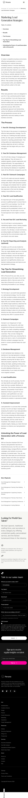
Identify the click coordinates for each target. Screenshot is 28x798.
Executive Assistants (6, 742)
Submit (13, 638)
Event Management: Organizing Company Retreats (11, 493)
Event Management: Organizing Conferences (12, 501)
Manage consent (4, 794)
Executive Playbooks (6, 731)
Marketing (3, 717)
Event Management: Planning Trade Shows (11, 497)
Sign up (13, 663)
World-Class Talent (5, 749)
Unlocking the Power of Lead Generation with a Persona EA (15, 46)
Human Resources (5, 715)
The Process (6, 36)
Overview (6, 29)
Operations (3, 720)
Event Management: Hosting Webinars (10, 505)
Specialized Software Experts (8, 747)
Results (5, 32)
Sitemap (3, 770)
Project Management (6, 722)
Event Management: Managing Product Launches (10, 482)
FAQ (2, 763)
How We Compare (5, 745)
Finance (3, 712)
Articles (3, 729)
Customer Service (5, 708)
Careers (3, 758)
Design (2, 710)
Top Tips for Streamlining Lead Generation (12, 40)
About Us (3, 756)
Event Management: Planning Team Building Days (12, 488)
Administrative (4, 705)
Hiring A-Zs (3, 733)
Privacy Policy (4, 773)
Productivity (4, 736)
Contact (3, 761)
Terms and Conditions (6, 776)
